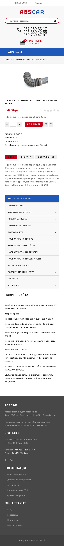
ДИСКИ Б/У (13, 285)
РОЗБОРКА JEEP (15, 232)
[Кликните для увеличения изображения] (32, 80)
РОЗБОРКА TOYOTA (17, 219)
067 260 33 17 (35, 29)
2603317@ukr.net (21, 453)
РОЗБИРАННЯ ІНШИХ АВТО (21, 272)
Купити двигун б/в (16, 495)
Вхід (9, 509)
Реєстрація (12, 515)
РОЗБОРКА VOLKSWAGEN (20, 212)
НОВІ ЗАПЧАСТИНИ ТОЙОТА (21, 245)
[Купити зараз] (51, 124)
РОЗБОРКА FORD (16, 205)
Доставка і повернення (19, 479)
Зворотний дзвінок (16, 474)
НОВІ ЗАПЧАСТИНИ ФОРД (20, 239)
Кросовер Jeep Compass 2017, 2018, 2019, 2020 (29, 319)
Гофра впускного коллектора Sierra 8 (29, 145)
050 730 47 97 (35, 35)
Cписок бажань (15, 525)
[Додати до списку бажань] (45, 124)
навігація (16, 52)
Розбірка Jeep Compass (17, 349)
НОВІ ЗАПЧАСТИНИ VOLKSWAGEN (24, 258)
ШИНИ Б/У (13, 278)
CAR (32, 12)
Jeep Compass (12, 313)
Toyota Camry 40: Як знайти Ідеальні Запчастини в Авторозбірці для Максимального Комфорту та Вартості (30, 358)
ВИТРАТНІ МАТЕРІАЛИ (19, 265)
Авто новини (13, 485)
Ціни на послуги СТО (17, 490)
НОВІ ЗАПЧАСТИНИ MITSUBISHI (23, 252)
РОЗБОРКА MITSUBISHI (19, 225)
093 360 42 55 (35, 32)
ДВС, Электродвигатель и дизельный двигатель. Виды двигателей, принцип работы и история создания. (29, 378)
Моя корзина (13, 520)
